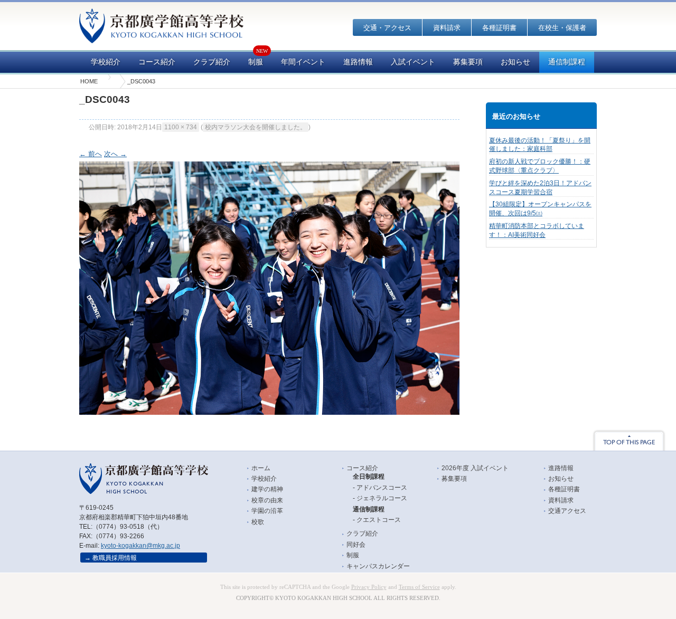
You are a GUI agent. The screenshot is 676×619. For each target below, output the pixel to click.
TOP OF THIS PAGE (629, 440)
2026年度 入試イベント (475, 468)
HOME (89, 81)
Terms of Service (419, 587)
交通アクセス (567, 511)
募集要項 (468, 62)
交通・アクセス (387, 28)
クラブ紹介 (211, 62)
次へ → (115, 154)
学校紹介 (105, 62)
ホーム (260, 468)
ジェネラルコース (381, 498)
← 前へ (90, 154)
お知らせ (515, 62)
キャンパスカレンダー (378, 566)
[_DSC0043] (269, 411)
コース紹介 (156, 62)
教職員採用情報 (114, 557)
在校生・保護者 (562, 28)
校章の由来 (267, 500)
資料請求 (447, 28)
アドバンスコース (381, 487)
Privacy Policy (369, 587)
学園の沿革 (267, 511)
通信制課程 (566, 62)
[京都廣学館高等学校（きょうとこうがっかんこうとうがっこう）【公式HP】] (161, 36)
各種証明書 (499, 28)
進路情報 (358, 62)
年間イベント (303, 62)
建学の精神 (267, 489)
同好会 (355, 544)
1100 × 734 (180, 127)
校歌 (257, 522)
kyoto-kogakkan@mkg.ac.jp (140, 545)
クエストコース (378, 519)
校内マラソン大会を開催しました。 (255, 127)
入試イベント (413, 62)
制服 (255, 62)
